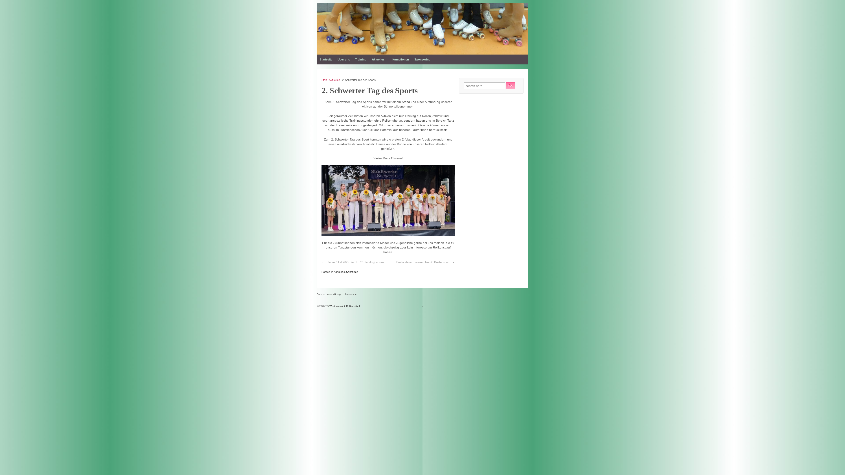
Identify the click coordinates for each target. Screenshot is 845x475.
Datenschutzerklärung (329, 294)
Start (324, 80)
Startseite (326, 59)
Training (360, 59)
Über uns (344, 59)
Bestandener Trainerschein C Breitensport (423, 262)
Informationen (399, 59)
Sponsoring (422, 59)
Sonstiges (352, 272)
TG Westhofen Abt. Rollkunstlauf (342, 306)
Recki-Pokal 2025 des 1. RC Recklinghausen (355, 262)
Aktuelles (378, 59)
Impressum (351, 294)
